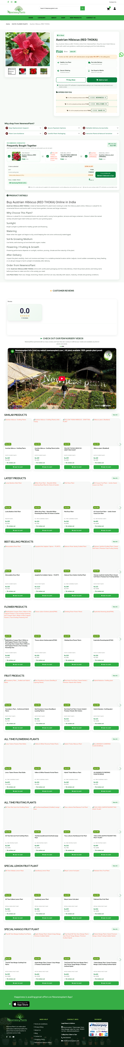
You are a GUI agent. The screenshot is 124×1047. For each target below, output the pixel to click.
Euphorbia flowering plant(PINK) (103, 640)
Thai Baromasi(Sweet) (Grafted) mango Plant (46, 836)
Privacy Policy (38, 1027)
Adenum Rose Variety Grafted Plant (75, 575)
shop (63, 18)
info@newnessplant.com (71, 1041)
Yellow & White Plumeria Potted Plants (46, 772)
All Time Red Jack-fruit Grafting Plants (16, 836)
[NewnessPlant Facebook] (6, 1036)
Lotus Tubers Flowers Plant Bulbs (15, 772)
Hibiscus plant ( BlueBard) (101, 448)
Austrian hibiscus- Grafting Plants (15, 448)
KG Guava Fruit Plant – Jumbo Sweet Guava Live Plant (105, 512)
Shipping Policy (39, 1039)
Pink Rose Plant (69, 511)
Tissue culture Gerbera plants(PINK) (46, 640)
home (31, 18)
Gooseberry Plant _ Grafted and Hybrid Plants (17, 710)
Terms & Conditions (40, 1024)
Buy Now (71, 80)
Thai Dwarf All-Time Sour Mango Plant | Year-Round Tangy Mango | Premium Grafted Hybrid (76, 964)
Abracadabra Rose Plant (12, 575)
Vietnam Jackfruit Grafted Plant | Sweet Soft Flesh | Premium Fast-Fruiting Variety (106, 576)
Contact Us (112, 2)
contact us (90, 18)
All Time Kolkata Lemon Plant (14, 899)
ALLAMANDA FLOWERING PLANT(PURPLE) (102, 773)
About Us (37, 1030)
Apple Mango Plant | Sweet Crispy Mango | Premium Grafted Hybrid (47, 963)
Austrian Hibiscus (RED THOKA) (29, 155)
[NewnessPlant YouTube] (13, 1036)
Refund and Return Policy (42, 1042)
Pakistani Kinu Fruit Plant (101, 899)
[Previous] (4, 443)
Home (8, 24)
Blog (36, 1033)
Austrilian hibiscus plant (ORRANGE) (106, 155)
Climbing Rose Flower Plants (72, 640)
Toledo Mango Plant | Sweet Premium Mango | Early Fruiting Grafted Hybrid (105, 963)
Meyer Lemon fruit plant (71, 899)
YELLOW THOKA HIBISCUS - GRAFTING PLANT (68, 155)
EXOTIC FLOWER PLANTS (20, 24)
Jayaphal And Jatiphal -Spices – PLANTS (47, 575)
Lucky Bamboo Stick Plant (13, 511)
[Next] (120, 443)
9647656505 (67, 1037)
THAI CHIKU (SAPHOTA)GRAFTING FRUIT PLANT (105, 836)
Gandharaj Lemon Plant (42, 899)
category (41, 18)
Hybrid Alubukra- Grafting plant (103, 709)
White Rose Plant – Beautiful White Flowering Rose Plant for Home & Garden (47, 512)
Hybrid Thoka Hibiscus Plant (72, 772)
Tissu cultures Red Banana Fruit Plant (75, 836)
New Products (75, 18)
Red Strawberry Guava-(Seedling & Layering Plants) (45, 710)
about (53, 18)
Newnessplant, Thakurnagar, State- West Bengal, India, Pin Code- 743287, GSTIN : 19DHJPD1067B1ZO (73, 1029)
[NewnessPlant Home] (16, 10)
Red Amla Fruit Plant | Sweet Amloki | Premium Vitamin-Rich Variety (75, 710)
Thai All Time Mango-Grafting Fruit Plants (15, 963)
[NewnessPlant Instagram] (10, 1036)
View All (115, 415)
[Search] (82, 8)
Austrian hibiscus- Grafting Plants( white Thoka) (47, 449)
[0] (108, 9)
